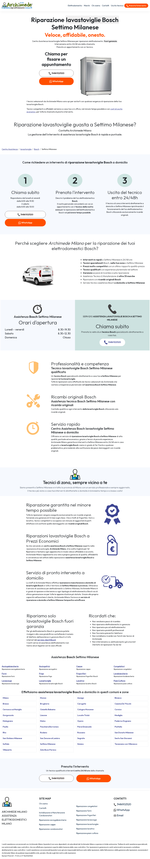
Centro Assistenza (10, 149)
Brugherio (44, 703)
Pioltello (118, 726)
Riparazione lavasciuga (86, 820)
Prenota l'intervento (137, 6)
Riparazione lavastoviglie (87, 824)
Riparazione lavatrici (85, 828)
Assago (80, 698)
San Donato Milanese (124, 732)
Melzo (43, 721)
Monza (43, 698)
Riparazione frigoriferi (86, 815)
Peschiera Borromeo (49, 726)
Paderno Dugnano (123, 721)
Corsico (118, 709)
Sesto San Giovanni (123, 738)
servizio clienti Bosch (46, 640)
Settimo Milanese (47, 744)
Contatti (105, 5)
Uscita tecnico (117, 5)
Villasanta (7, 750)
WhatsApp (57, 81)
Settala (6, 744)
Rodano (43, 732)
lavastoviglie (26, 149)
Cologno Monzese (85, 709)
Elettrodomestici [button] (75, 5)
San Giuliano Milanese (12, 738)
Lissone (43, 715)
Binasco (118, 698)
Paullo (5, 726)
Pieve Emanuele (84, 726)
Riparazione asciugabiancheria (52, 820)
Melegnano (8, 721)
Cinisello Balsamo (47, 709)
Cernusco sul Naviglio (12, 709)
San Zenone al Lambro (50, 738)
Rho (4, 732)
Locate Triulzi (83, 715)
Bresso (6, 703)
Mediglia (118, 715)
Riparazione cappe (47, 824)
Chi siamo (96, 5)
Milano (6, 698)
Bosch (36, 149)
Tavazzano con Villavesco (126, 744)
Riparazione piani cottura (87, 833)
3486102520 (57, 73)
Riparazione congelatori (86, 806)
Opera (80, 721)
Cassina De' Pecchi (123, 703)
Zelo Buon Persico (48, 750)
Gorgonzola (8, 715)
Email (119, 815)
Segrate (81, 738)
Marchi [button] (87, 5)
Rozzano (81, 732)
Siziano (80, 744)
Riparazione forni (83, 810)
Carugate (81, 703)
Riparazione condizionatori (51, 829)
